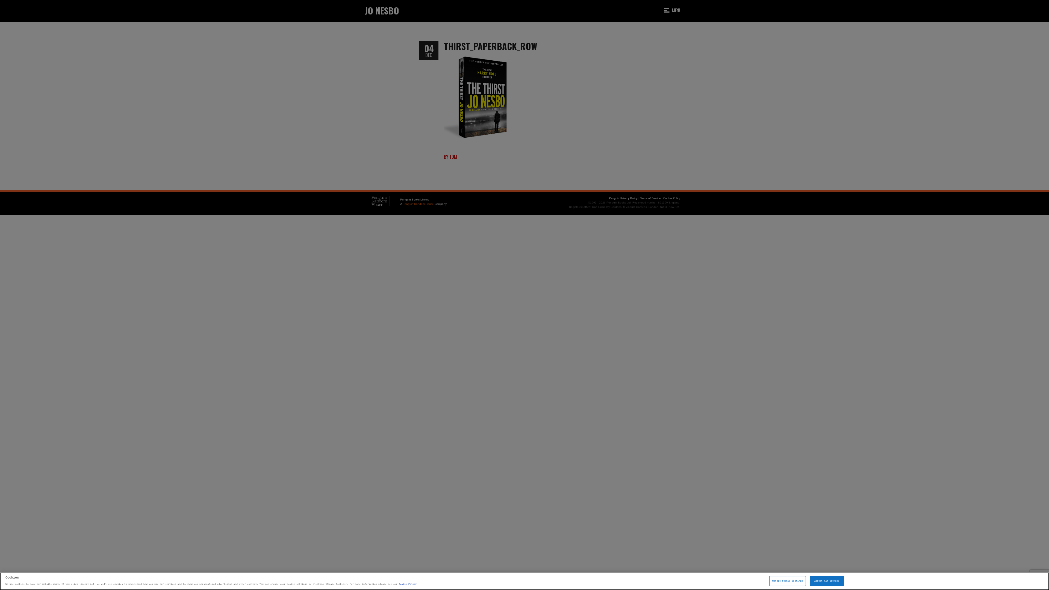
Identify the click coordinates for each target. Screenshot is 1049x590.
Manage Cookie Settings (787, 581)
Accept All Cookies (826, 581)
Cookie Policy (408, 584)
